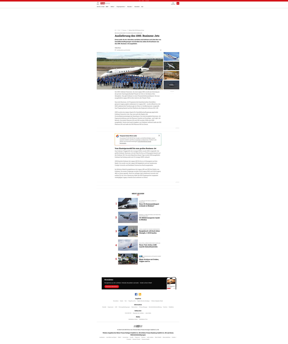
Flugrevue (137, 337)
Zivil (107, 6)
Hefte (143, 0)
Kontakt (104, 307)
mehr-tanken (150, 337)
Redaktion (171, 307)
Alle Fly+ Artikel (100, 6)
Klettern (143, 337)
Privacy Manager (143, 307)
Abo (139, 0)
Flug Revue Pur (132, 301)
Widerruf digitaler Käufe (157, 301)
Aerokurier (102, 337)
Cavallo (131, 337)
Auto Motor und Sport (111, 337)
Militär (112, 6)
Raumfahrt (137, 6)
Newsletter (115, 301)
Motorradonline (166, 337)
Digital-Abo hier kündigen (143, 301)
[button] (130, 71)
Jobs (142, 6)
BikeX (119, 337)
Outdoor (174, 337)
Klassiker (129, 6)
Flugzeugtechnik (121, 6)
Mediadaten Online (133, 319)
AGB (116, 307)
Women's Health (145, 339)
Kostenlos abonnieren (112, 286)
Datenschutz (134, 307)
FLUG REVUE (128, 313)
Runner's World (136, 339)
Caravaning (125, 337)
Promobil (129, 339)
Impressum (110, 307)
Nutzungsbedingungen (124, 307)
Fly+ (126, 301)
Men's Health (158, 337)
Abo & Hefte (148, 313)
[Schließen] (159, 135)
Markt (121, 301)
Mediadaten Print (143, 319)
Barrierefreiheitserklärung (155, 307)
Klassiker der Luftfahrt (138, 313)
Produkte (147, 0)
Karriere (165, 307)
